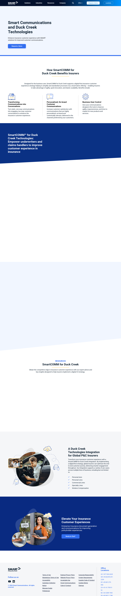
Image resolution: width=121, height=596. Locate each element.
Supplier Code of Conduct (87, 580)
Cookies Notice (83, 583)
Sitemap (81, 585)
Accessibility (46, 580)
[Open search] (73, 3)
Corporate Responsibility (86, 575)
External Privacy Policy (67, 575)
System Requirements (85, 577)
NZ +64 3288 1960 (106, 593)
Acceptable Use (65, 580)
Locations (108, 3)
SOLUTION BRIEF (17, 382)
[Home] (13, 3)
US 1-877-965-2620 (107, 574)
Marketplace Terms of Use (50, 577)
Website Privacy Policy (67, 577)
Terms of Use (46, 575)
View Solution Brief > (17, 416)
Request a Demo (93, 3)
